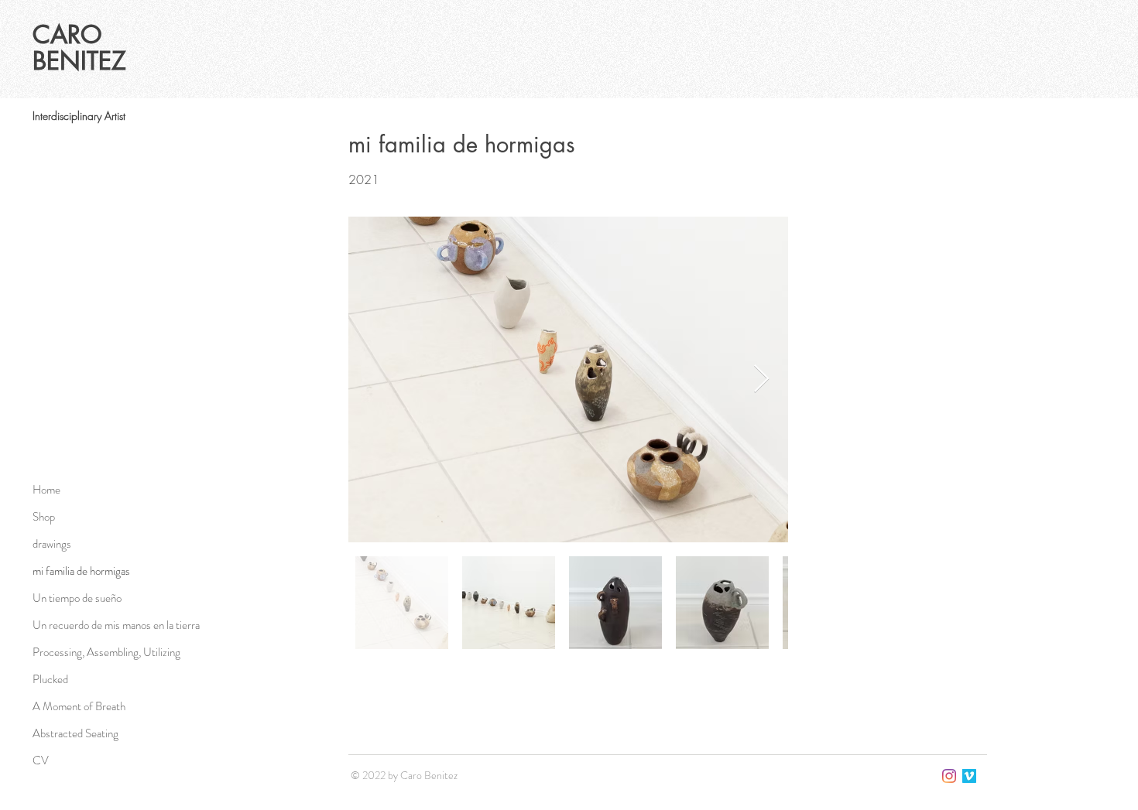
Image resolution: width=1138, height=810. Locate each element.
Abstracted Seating (75, 733)
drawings (52, 543)
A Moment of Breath (79, 706)
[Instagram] (949, 776)
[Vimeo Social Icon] (969, 776)
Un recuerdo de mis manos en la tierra (116, 625)
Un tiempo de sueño (77, 598)
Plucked (50, 679)
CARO (71, 34)
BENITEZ (79, 61)
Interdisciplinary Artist (79, 115)
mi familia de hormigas (81, 570)
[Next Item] (761, 379)
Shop (44, 516)
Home (46, 489)
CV (41, 760)
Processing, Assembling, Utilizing (106, 652)
